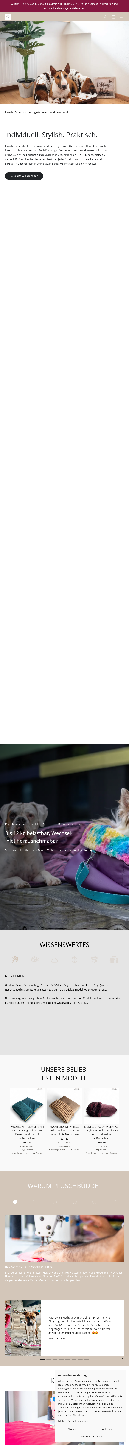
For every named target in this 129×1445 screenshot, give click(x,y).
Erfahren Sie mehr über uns (73, 1420)
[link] (90, 1435)
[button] (8, 17)
